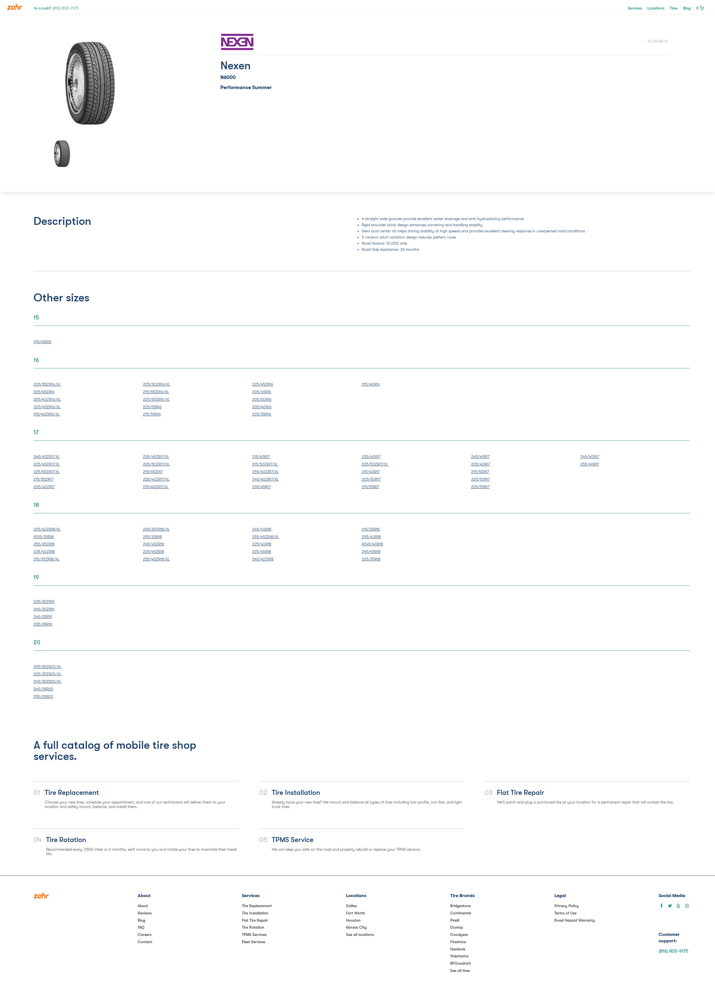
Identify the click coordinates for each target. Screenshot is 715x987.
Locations (655, 8)
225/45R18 (261, 551)
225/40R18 (261, 544)
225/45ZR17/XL (47, 464)
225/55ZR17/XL (47, 471)
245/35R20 (43, 689)
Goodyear (459, 934)
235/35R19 (43, 624)
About (143, 905)
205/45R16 (261, 392)
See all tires (460, 970)
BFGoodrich (460, 963)
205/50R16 (261, 399)
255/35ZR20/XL (47, 666)
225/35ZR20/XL (47, 674)
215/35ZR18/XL (46, 559)
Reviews (145, 913)
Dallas (351, 905)
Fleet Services (253, 942)
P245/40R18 (372, 544)
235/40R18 (371, 537)
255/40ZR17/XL (265, 471)
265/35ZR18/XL (156, 529)
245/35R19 (43, 616)
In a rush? (56, 8)
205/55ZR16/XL (47, 384)
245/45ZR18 (153, 544)
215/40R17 (371, 471)
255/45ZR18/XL (156, 559)
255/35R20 (43, 696)
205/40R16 (261, 407)
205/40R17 (480, 464)
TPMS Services (254, 934)
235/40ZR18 (44, 551)
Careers (144, 934)
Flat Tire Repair (255, 920)
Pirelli (454, 920)
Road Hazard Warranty (574, 920)
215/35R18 (371, 529)
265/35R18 (371, 559)
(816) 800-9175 (673, 951)
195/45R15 (42, 342)
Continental (460, 913)
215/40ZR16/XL (47, 414)
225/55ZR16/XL (156, 399)
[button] (54, 83)
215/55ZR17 (43, 479)
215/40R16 (371, 384)
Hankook (457, 949)
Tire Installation (255, 913)
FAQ (141, 927)
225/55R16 (152, 407)
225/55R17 (480, 487)
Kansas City (356, 927)
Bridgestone (460, 905)
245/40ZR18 (262, 559)
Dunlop (456, 927)
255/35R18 (152, 537)
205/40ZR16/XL (47, 399)
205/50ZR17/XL (156, 464)
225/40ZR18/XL (47, 529)
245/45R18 (371, 551)
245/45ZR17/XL (47, 456)
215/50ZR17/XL (265, 464)
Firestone (458, 942)
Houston (353, 920)
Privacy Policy (566, 905)
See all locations (360, 934)
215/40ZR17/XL (156, 487)
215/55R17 (370, 487)
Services (635, 8)
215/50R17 (480, 471)
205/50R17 (371, 479)
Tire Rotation (253, 927)
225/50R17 (480, 479)
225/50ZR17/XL (375, 464)
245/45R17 (480, 456)
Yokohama (459, 956)
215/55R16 (152, 414)
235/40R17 (371, 456)
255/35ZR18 (44, 544)
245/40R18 (261, 529)
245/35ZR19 (44, 609)
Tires (674, 8)
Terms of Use (565, 913)
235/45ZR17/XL (156, 456)
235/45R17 (261, 487)
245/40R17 (589, 456)
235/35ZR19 (44, 601)
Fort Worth (355, 913)
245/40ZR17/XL (265, 479)
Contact (145, 942)
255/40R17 (589, 464)
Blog (687, 8)
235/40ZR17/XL (156, 479)
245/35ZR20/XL (47, 681)
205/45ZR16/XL (47, 407)
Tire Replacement (257, 905)
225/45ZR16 (44, 392)
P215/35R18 (44, 537)
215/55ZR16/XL (156, 392)
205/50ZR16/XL (156, 384)
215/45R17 (261, 456)
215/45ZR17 (153, 471)
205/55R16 (261, 414)
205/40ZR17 (44, 487)
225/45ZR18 (153, 551)
